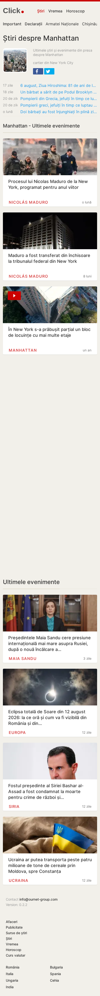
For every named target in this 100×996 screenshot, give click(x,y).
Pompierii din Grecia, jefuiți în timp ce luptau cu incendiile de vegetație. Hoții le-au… (58, 98)
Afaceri (11, 922)
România (12, 967)
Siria (14, 806)
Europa (17, 732)
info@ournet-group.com (38, 899)
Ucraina (18, 880)
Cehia (54, 980)
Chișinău (90, 23)
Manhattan (23, 350)
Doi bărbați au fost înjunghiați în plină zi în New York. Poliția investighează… (58, 111)
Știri (40, 11)
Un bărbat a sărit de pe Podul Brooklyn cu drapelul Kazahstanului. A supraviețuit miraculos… (58, 92)
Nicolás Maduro (28, 202)
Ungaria (12, 980)
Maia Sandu (23, 658)
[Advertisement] (50, 416)
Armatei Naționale (62, 23)
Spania (55, 974)
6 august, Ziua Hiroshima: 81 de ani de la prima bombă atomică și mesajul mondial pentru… (58, 85)
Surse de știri (16, 933)
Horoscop (75, 11)
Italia (9, 974)
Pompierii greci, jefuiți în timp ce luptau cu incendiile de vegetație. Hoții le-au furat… (58, 105)
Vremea (55, 11)
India (10, 987)
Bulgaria (56, 967)
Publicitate (14, 927)
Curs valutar (15, 955)
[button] (38, 71)
